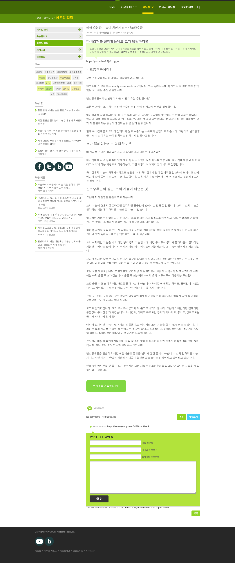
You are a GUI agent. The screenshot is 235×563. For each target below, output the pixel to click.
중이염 (76, 78)
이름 (147, 443)
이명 (52, 94)
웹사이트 (150, 457)
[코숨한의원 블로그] (59, 170)
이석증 (58, 89)
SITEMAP (90, 551)
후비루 (41, 89)
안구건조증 (53, 78)
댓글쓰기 (193, 417)
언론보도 (41, 56)
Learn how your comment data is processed (147, 507)
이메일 (148, 450)
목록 (181, 417)
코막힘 (66, 89)
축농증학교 (42, 36)
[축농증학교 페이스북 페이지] (39, 170)
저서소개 (41, 50)
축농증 (42, 78)
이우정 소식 (42, 29)
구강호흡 (76, 89)
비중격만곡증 (59, 83)
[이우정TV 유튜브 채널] (68, 170)
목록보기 (195, 513)
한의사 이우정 (167, 7)
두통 (69, 83)
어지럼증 (40, 83)
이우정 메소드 (129, 7)
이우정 (39, 72)
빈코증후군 (99, 408)
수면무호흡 (65, 78)
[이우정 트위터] (49, 170)
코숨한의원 (187, 7)
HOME (111, 7)
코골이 (49, 89)
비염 (48, 83)
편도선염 (78, 83)
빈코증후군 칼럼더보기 (106, 386)
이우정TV (147, 7)
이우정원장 (62, 72)
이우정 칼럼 (128, 32)
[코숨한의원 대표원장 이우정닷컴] (61, 7)
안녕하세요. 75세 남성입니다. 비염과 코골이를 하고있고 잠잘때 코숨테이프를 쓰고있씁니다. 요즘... (60, 201)
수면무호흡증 (75, 72)
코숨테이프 (62, 94)
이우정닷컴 (51, 532)
